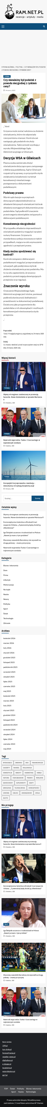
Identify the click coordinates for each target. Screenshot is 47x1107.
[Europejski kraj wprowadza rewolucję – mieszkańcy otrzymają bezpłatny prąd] (24, 465)
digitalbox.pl (7, 1060)
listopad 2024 (9, 720)
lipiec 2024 (7, 739)
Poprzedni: (23, 333)
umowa (6, 793)
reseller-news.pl (9, 1056)
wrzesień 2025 (9, 672)
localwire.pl (7, 1068)
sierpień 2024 (9, 734)
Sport (5, 609)
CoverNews (20, 1103)
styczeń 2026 (8, 653)
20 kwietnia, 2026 (10, 403)
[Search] (44, 26)
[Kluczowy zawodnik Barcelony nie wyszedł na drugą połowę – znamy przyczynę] (24, 957)
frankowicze (37, 763)
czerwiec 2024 (9, 744)
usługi (15, 793)
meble (39, 773)
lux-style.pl (7, 1049)
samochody (8, 783)
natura (6, 778)
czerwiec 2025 (9, 686)
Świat (5, 613)
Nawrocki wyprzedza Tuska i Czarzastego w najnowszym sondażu (21, 549)
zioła (37, 793)
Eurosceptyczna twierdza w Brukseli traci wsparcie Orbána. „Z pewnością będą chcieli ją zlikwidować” (22, 525)
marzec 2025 (8, 701)
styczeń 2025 (8, 710)
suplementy (21, 783)
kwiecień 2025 (9, 696)
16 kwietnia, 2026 (10, 892)
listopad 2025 (9, 662)
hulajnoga (27, 768)
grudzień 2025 (9, 657)
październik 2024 (10, 725)
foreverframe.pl (8, 1053)
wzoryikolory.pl (8, 1071)
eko (27, 763)
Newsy (6, 599)
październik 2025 (10, 667)
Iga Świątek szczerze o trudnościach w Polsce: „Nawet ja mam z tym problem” (22, 533)
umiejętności (34, 788)
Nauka (6, 594)
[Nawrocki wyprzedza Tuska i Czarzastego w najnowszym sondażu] (24, 422)
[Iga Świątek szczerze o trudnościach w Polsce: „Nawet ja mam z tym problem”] (24, 912)
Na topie (6, 589)
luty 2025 (7, 705)
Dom (5, 570)
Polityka (7, 76)
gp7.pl (4, 1075)
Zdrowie (6, 623)
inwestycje (7, 773)
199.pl (5, 1045)
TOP (6, 1088)
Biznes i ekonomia (10, 565)
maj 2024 (7, 749)
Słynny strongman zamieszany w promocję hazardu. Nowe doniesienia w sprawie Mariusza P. (22, 397)
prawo (30, 778)
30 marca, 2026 (9, 489)
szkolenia (7, 788)
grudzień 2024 (9, 715)
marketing (29, 773)
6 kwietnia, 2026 (9, 446)
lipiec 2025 (7, 681)
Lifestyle (6, 580)
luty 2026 (7, 648)
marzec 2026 (8, 643)
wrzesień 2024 (9, 729)
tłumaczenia (20, 788)
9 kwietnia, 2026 (9, 981)
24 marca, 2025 (10, 90)
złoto (5, 798)
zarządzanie (27, 793)
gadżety (6, 768)
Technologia (8, 618)
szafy (31, 783)
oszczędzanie (18, 778)
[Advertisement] (23, 46)
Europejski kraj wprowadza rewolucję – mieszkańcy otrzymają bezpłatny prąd (19, 484)
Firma (5, 575)
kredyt (18, 773)
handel (16, 768)
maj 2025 (7, 691)
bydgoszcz (7, 763)
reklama (39, 778)
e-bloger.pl (6, 1064)
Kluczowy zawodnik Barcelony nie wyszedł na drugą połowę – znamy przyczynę (22, 541)
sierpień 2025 (9, 677)
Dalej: (23, 344)
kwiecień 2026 (9, 638)
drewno (18, 763)
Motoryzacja (8, 585)
